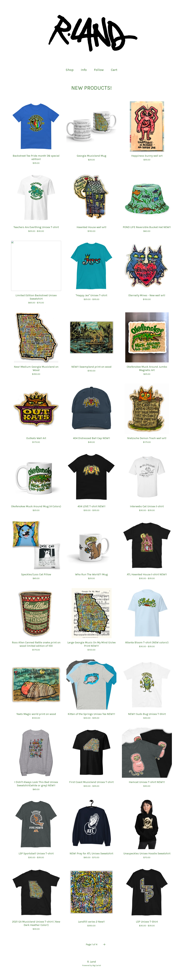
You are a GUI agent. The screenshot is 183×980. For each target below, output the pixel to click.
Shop (70, 70)
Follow (99, 70)
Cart (115, 69)
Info (84, 70)
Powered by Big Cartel (91, 965)
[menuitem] (69, 69)
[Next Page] (104, 944)
